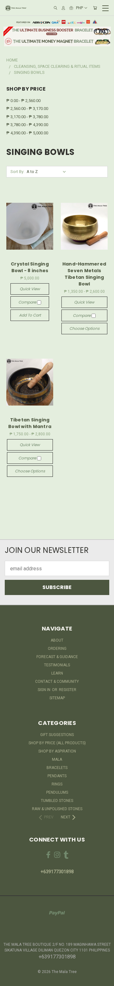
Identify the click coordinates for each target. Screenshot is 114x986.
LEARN (57, 673)
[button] (57, 31)
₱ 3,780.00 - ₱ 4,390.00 (27, 124)
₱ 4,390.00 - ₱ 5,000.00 (27, 133)
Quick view (30, 288)
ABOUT (57, 640)
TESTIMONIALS (57, 665)
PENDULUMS (57, 792)
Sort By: (17, 171)
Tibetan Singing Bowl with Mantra (29, 423)
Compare (27, 302)
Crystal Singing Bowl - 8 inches (30, 267)
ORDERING (57, 648)
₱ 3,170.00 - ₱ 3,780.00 (27, 116)
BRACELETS (57, 767)
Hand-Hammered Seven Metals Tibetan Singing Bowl (84, 274)
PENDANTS (57, 776)
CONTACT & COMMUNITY (57, 681)
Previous (10, 979)
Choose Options (84, 328)
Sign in (44, 690)
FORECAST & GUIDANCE (57, 657)
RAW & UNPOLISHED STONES (57, 809)
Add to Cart (30, 315)
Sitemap (57, 698)
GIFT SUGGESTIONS (57, 735)
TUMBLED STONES (57, 800)
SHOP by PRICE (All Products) (57, 743)
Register (67, 690)
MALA (57, 759)
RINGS (57, 784)
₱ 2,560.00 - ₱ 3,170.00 (27, 108)
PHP (79, 8)
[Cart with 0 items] (95, 8)
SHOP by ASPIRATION (57, 751)
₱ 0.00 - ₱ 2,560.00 (23, 100)
